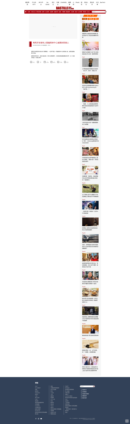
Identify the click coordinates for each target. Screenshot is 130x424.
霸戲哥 (52, 396)
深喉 (52, 386)
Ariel (36, 386)
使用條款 (84, 391)
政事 (43, 11)
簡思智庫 (67, 404)
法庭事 (51, 11)
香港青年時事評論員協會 (71, 397)
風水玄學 (37, 397)
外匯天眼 (67, 392)
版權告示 (84, 389)
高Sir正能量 (53, 389)
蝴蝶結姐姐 (53, 414)
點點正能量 (37, 409)
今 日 (84, 18)
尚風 (52, 400)
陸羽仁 (36, 394)
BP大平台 (41, 3)
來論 (66, 412)
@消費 (80, 11)
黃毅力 (66, 394)
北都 (29, 11)
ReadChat (37, 410)
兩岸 (76, 11)
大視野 (72, 11)
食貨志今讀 (53, 412)
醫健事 (68, 11)
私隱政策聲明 (85, 393)
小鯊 (52, 394)
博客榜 (84, 11)
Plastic (77, 2)
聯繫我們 (84, 395)
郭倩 (52, 391)
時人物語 (67, 391)
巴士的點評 (37, 387)
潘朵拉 (52, 404)
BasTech (102, 2)
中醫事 (63, 11)
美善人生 (86, 3)
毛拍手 (66, 386)
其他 (88, 11)
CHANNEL (64, 2)
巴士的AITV (34, 3)
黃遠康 (36, 400)
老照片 (52, 407)
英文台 (53, 3)
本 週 (90, 18)
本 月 (96, 18)
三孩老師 (67, 402)
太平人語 (53, 399)
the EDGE (47, 3)
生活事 (97, 3)
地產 (60, 11)
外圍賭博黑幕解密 (55, 387)
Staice (52, 405)
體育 (81, 3)
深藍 (36, 389)
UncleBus (37, 405)
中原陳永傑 (37, 407)
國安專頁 (27, 3)
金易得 (66, 400)
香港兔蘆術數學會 (39, 402)
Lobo (36, 399)
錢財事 (56, 11)
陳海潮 (66, 410)
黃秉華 (52, 397)
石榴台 (57, 3)
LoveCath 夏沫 (68, 396)
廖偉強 (52, 402)
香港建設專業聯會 (69, 389)
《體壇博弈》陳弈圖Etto (71, 409)
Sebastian (37, 392)
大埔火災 (33, 11)
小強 (36, 396)
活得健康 (37, 404)
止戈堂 (52, 392)
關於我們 (84, 397)
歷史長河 (92, 3)
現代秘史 (67, 387)
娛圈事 (69, 3)
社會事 (47, 11)
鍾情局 (36, 391)
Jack (66, 399)
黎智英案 (38, 11)
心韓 (73, 3)
